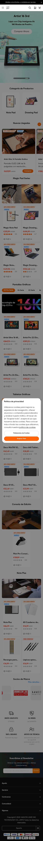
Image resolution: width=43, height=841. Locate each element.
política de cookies (27, 427)
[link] (7, 7)
